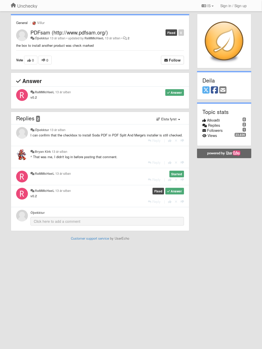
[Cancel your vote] (176, 140)
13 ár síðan (63, 92)
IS (209, 5)
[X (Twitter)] (206, 90)
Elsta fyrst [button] (169, 119)
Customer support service (90, 238)
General (22, 22)
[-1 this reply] (182, 140)
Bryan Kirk (43, 151)
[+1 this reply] (169, 140)
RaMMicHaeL (94, 38)
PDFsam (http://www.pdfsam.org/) (69, 32)
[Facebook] (214, 90)
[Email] (222, 90)
